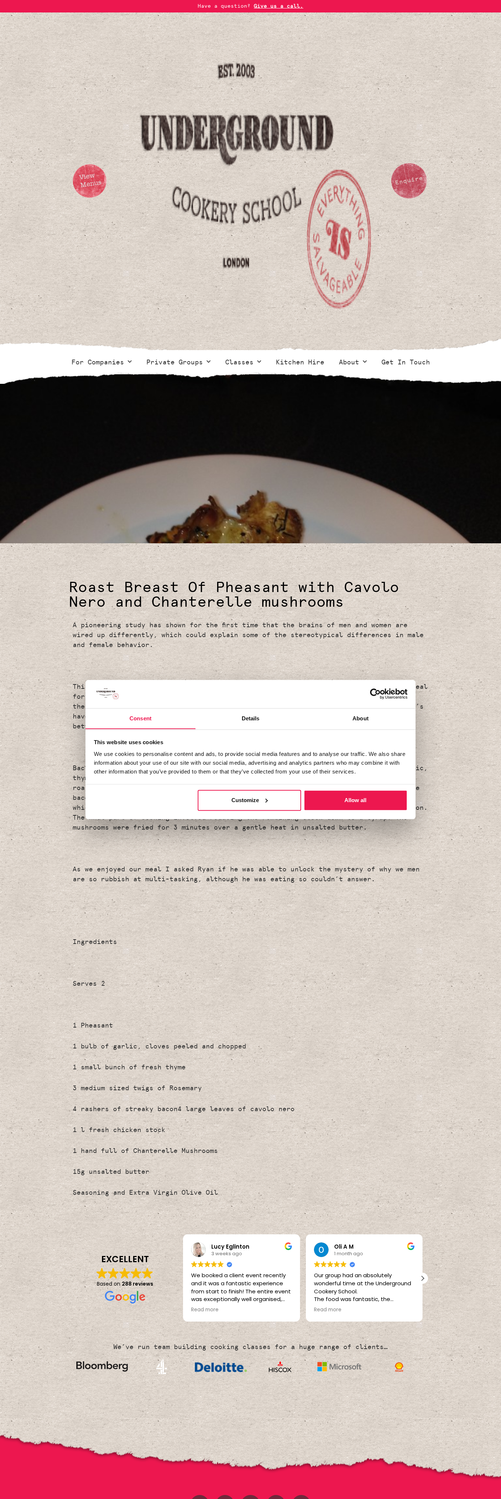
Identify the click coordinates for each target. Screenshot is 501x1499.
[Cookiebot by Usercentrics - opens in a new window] (375, 693)
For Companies (98, 362)
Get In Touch (405, 362)
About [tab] (360, 718)
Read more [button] (205, 1310)
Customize (245, 800)
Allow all (355, 800)
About (349, 362)
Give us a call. (278, 6)
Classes (239, 362)
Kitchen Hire (300, 362)
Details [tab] (251, 718)
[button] (422, 1278)
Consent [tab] (140, 718)
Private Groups (174, 362)
